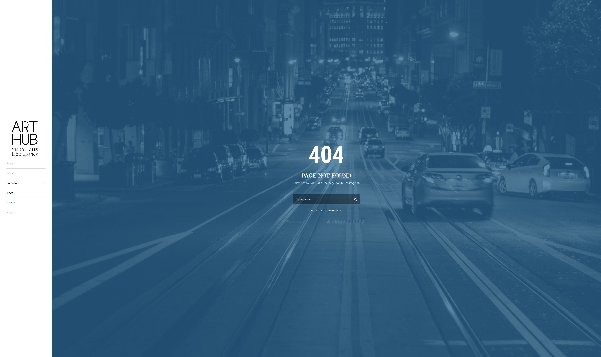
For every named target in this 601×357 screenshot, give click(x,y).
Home (10, 163)
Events (11, 202)
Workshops (13, 183)
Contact (11, 212)
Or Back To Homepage (326, 210)
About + (11, 173)
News (10, 192)
